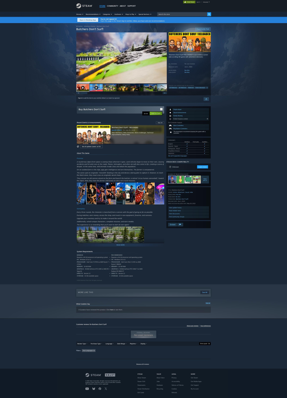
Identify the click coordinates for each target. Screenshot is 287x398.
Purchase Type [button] (96, 344)
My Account (195, 389)
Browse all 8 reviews (142, 364)
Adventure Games (89, 26)
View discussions (174, 214)
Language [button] (108, 344)
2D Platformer (173, 87)
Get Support (195, 385)
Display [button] (143, 344)
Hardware (160, 385)
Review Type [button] (81, 344)
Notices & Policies (178, 385)
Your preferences (205, 326)
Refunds (174, 392)
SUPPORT (131, 6)
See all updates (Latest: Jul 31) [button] (91, 146)
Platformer (191, 87)
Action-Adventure (200, 87)
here (111, 310)
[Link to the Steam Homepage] (84, 8)
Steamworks (141, 385)
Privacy (174, 378)
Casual (187, 192)
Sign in (80, 98)
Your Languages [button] (88, 350)
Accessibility (176, 381)
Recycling (160, 389)
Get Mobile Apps (196, 381)
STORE (102, 6)
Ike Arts (187, 70)
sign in (198, 2)
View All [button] (160, 123)
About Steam (141, 378)
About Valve (160, 378)
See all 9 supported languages (177, 156)
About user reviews (192, 326)
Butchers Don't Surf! (182, 199)
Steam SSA (141, 381)
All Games (79, 26)
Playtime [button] (133, 344)
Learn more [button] (202, 167)
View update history (175, 207)
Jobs (158, 381)
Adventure (181, 192)
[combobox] (182, 14)
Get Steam (194, 378)
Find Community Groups (176, 217)
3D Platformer (182, 87)
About (123, 6)
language (205, 2)
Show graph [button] (203, 343)
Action (175, 192)
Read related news (175, 210)
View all (208, 303)
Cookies (174, 389)
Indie (191, 192)
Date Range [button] (121, 344)
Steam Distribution (143, 389)
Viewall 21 (205, 179)
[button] (80, 14)
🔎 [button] (161, 185)
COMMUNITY (112, 6)
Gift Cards (140, 392)
